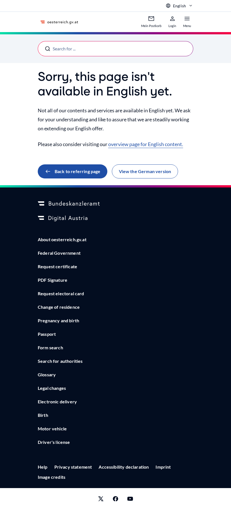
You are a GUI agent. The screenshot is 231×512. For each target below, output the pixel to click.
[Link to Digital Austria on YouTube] (130, 500)
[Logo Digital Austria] (115, 218)
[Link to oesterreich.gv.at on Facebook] (115, 500)
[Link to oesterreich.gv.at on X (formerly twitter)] (101, 500)
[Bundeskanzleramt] (115, 204)
